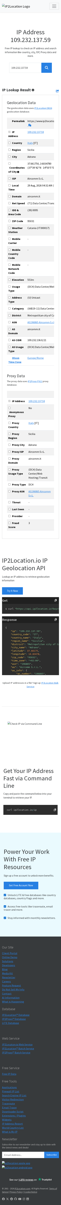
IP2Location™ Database (15, 1015)
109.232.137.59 (35, 132)
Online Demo (9, 957)
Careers (6, 981)
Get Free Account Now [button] (21, 885)
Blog (5, 969)
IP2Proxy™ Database (14, 1019)
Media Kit (7, 973)
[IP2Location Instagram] (24, 1199)
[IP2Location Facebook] (3, 1199)
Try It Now (12, 590)
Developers (8, 965)
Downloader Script (13, 1111)
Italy (30, 143)
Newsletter (8, 977)
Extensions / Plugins (14, 1115)
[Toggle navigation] (54, 6)
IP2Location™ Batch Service (18, 1048)
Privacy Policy (16, 1192)
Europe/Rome (35, 358)
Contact (7, 993)
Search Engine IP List (14, 1095)
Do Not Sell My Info (13, 989)
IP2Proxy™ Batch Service (16, 1052)
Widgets (7, 1119)
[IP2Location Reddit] (11, 1199)
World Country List (13, 1127)
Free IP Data (9, 1074)
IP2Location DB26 (43, 108)
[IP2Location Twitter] (7, 1199)
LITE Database (10, 1023)
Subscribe (51, 1154)
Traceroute (8, 1103)
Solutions (7, 961)
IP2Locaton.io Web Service (17, 1044)
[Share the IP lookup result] (57, 91)
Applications (9, 1087)
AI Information (10, 997)
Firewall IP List (10, 1091)
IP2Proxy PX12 (35, 381)
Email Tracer (9, 1107)
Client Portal (9, 953)
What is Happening (13, 1001)
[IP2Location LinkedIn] (27, 1199)
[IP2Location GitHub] (15, 1199)
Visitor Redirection (13, 1099)
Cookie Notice (30, 1192)
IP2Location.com (22, 1188)
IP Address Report (12, 1123)
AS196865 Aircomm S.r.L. (41, 322)
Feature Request (11, 985)
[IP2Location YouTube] (19, 1199)
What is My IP (9, 1131)
